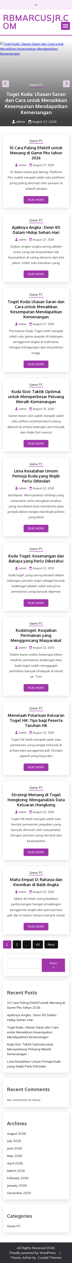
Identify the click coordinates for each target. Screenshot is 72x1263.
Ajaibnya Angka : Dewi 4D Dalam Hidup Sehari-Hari (36, 230)
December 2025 (19, 1193)
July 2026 (14, 1141)
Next (66, 83)
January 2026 (17, 1185)
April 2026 (15, 1163)
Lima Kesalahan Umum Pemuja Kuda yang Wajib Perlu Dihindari (36, 476)
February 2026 (18, 1178)
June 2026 (14, 1148)
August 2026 (16, 1134)
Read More (36, 200)
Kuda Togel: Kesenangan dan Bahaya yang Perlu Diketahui (36, 558)
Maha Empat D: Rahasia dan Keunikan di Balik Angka (36, 882)
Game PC (36, 85)
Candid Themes (49, 1258)
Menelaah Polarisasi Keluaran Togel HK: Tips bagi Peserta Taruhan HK (36, 720)
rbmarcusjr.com (36, 22)
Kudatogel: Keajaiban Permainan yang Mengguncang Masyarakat (36, 635)
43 (38, 944)
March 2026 (16, 1171)
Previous (5, 83)
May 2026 (14, 1156)
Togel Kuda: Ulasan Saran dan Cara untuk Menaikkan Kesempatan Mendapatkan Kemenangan (36, 103)
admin (20, 122)
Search (53, 965)
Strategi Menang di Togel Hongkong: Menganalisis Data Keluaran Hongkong (36, 799)
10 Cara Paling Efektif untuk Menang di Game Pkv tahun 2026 (36, 152)
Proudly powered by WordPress (33, 1253)
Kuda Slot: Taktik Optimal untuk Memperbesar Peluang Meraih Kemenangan (36, 396)
